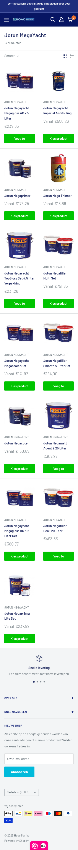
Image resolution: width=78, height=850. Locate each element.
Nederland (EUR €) (18, 792)
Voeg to (19, 138)
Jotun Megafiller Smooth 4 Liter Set (56, 363)
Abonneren (19, 772)
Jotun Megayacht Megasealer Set (16, 363)
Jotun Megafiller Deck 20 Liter (55, 528)
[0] (70, 19)
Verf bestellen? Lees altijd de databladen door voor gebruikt (39, 6)
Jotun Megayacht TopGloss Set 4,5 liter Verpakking (19, 278)
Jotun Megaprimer (17, 196)
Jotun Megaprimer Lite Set (17, 615)
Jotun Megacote (16, 443)
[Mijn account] (61, 19)
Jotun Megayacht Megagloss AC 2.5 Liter (16, 113)
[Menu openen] (6, 20)
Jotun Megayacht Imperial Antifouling (57, 110)
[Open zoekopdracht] (52, 19)
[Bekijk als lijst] (72, 56)
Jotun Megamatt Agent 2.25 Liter (55, 445)
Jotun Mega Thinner (57, 196)
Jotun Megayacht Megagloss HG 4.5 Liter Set (16, 531)
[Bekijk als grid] (65, 56)
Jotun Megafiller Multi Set (55, 275)
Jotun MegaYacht (16, 102)
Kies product (59, 138)
